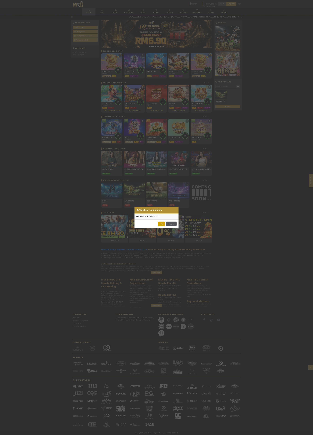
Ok (161, 224)
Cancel (171, 224)
